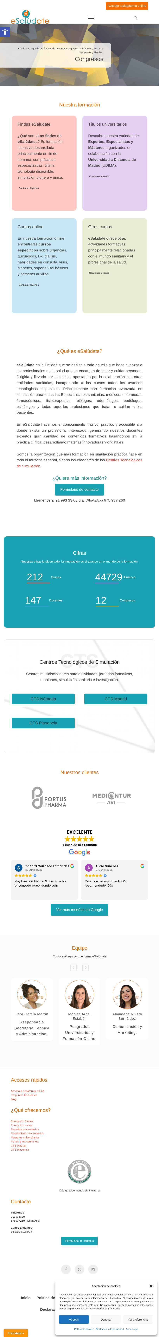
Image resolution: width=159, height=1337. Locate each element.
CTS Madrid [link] (116, 698)
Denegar (106, 1319)
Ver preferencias (138, 1319)
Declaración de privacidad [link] (110, 1329)
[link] (5, 32)
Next (85, 968)
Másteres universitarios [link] (25, 1137)
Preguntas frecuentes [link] (24, 1095)
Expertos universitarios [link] (25, 1129)
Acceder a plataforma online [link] (127, 5)
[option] (79, 798)
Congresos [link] (89, 59)
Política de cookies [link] (84, 1329)
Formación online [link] (21, 1125)
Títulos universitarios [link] (107, 124)
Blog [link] (13, 1099)
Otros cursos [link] (100, 226)
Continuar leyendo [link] (29, 188)
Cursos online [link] (30, 226)
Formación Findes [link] (22, 1121)
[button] (151, 1286)
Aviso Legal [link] (132, 1329)
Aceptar (74, 1319)
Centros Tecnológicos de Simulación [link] (80, 662)
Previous (73, 968)
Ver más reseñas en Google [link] (79, 910)
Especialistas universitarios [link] (27, 1133)
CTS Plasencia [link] (43, 722)
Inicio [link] (26, 1298)
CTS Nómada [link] (43, 698)
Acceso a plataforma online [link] (27, 1091)
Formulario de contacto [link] (79, 489)
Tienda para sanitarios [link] (24, 1141)
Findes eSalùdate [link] (34, 124)
